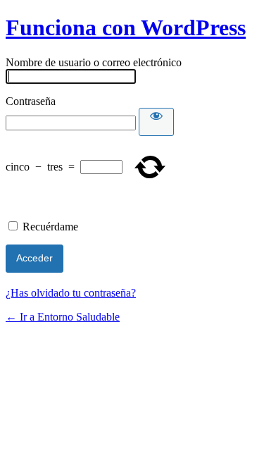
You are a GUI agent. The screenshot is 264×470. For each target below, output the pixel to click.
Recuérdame (50, 227)
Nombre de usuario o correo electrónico (94, 62)
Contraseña (31, 101)
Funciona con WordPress (126, 27)
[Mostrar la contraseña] (156, 122)
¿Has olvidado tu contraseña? (71, 293)
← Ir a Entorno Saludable (63, 317)
